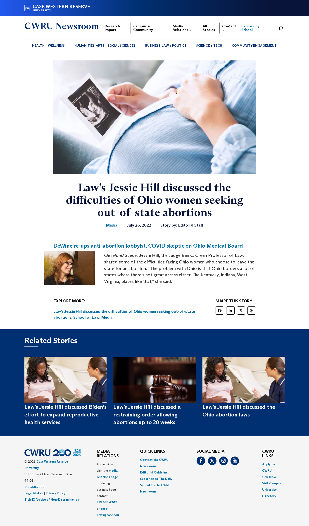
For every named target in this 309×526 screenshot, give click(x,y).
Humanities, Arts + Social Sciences (104, 45)
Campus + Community (143, 28)
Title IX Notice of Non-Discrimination (51, 499)
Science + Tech (209, 45)
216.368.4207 (107, 502)
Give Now (269, 477)
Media (107, 317)
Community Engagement (254, 45)
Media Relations (181, 28)
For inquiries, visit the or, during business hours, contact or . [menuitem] (108, 489)
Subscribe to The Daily (156, 479)
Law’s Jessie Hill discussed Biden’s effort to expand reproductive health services (65, 415)
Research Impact (112, 28)
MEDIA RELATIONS (108, 453)
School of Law (86, 317)
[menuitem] (48, 45)
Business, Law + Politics (165, 45)
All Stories (209, 28)
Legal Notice (33, 493)
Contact (229, 26)
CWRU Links (268, 453)
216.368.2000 (34, 487)
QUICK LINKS (152, 451)
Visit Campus (271, 483)
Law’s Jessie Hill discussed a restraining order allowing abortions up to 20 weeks (147, 415)
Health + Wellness (48, 45)
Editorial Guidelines (154, 472)
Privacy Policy (55, 493)
